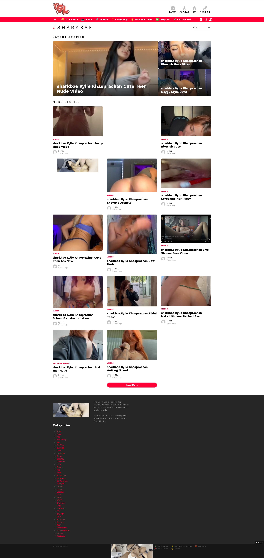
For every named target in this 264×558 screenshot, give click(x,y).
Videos (56, 139)
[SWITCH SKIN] (201, 19)
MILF (59, 494)
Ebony (59, 467)
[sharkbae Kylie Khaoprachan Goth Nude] (132, 234)
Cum (59, 464)
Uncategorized (63, 530)
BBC (59, 442)
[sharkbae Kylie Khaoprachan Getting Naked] (132, 345)
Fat (58, 470)
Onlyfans (57, 363)
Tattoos (60, 522)
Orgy (59, 505)
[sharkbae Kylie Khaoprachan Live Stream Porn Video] (186, 229)
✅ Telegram (163, 19)
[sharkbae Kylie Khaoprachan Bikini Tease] (132, 291)
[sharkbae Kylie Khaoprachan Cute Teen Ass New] (78, 233)
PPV (58, 511)
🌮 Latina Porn (69, 19)
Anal (59, 431)
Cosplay (60, 459)
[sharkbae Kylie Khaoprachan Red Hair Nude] (78, 345)
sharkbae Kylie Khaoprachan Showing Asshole (127, 200)
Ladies (60, 486)
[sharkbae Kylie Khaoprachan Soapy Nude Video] (78, 121)
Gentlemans (62, 481)
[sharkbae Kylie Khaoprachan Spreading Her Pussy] (186, 173)
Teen (59, 525)
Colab (59, 456)
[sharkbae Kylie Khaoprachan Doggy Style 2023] (184, 82)
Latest (173, 12)
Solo (59, 516)
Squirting (61, 519)
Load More (132, 385)
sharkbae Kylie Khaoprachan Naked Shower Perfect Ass (181, 314)
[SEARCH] (205, 19)
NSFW (59, 500)
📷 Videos (86, 19)
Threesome (62, 527)
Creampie (61, 461)
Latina (59, 489)
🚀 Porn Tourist (182, 19)
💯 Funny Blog (120, 19)
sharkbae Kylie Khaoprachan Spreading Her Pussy (181, 196)
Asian (59, 434)
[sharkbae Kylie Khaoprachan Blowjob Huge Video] (184, 55)
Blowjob (60, 448)
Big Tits (60, 445)
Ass (58, 437)
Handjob (60, 483)
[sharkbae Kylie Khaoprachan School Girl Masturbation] (78, 292)
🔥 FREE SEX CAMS (141, 19)
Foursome (61, 475)
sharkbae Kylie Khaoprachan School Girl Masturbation (73, 316)
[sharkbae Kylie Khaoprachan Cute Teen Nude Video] (105, 68)
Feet (59, 472)
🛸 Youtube (102, 19)
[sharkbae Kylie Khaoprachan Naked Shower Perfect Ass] (186, 291)
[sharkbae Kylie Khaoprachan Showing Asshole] (132, 175)
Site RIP (60, 514)
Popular (184, 12)
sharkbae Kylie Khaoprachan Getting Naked (127, 368)
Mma (59, 497)
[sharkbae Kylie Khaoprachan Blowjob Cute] (186, 121)
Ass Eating (61, 439)
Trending (205, 12)
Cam (59, 450)
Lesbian (60, 492)
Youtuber (61, 536)
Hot (194, 12)
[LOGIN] (210, 19)
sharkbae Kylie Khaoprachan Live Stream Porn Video (185, 251)
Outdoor (60, 508)
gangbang (61, 478)
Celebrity (61, 453)
